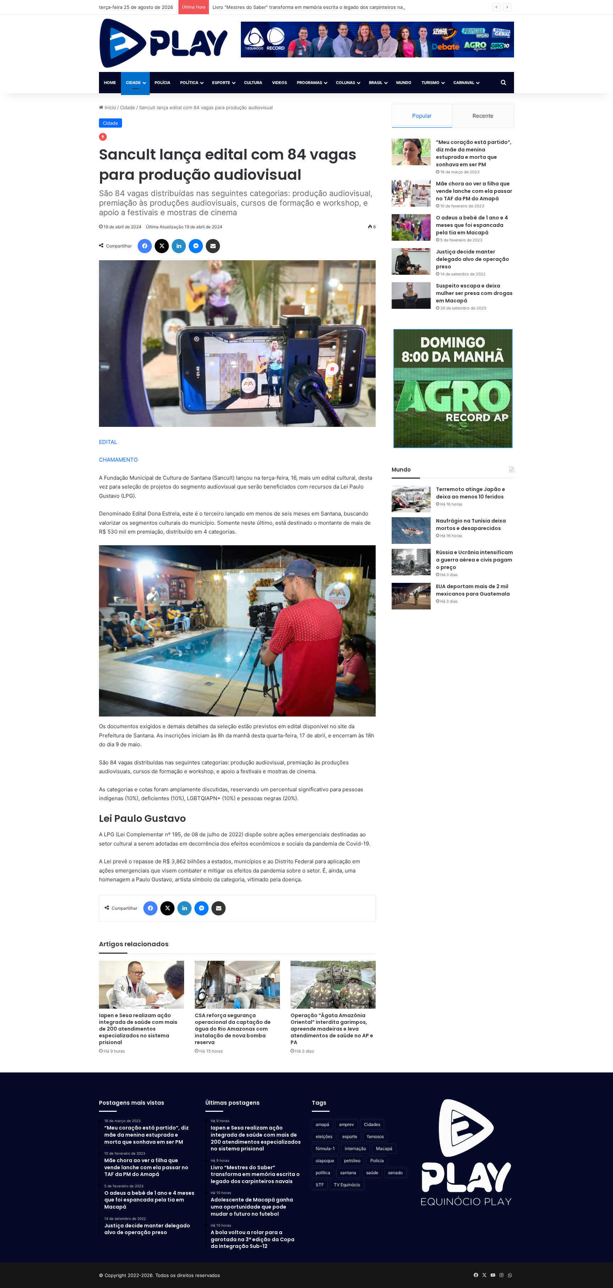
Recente (483, 115)
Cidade (133, 82)
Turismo (430, 82)
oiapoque (325, 1160)
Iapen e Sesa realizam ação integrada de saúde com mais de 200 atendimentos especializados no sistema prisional (138, 1029)
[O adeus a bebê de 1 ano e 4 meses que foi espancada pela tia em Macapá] (411, 227)
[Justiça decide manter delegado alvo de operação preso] (411, 261)
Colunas (345, 82)
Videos (279, 82)
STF (320, 1184)
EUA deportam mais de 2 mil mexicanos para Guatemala (473, 590)
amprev (346, 1124)
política (323, 1172)
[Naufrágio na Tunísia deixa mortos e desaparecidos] (411, 530)
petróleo (352, 1160)
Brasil (375, 82)
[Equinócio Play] (163, 43)
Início (109, 107)
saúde (372, 1172)
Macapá (384, 1148)
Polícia (162, 82)
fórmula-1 (325, 1148)
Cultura (253, 82)
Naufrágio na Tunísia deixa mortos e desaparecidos (471, 524)
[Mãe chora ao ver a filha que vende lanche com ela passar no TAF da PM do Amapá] (411, 193)
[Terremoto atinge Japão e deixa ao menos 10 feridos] (411, 499)
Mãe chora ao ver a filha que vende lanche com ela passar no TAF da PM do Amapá (474, 191)
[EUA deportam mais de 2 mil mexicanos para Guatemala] (411, 596)
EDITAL (108, 442)
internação (355, 1148)
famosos (375, 1136)
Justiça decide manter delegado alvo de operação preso (472, 259)
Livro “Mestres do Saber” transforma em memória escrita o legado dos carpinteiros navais (311, 7)
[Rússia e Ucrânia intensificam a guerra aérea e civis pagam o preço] (411, 562)
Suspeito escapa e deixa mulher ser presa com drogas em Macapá (474, 293)
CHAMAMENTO (118, 459)
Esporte (221, 82)
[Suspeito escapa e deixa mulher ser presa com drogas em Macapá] (411, 295)
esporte (349, 1136)
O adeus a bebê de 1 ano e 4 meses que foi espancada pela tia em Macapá (472, 225)
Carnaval (463, 82)
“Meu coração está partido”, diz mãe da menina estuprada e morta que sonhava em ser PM (474, 153)
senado (395, 1172)
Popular (422, 115)
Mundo (404, 82)
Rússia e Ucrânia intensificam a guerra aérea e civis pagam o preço (474, 560)
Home (110, 82)
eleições (324, 1136)
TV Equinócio (347, 1184)
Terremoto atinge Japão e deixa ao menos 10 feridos (470, 493)
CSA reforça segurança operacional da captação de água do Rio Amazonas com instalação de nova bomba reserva (233, 1029)
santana (348, 1172)
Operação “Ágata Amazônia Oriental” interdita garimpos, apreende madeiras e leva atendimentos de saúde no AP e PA (332, 1029)
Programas (309, 82)
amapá (322, 1124)
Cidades (372, 1124)
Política (189, 82)
